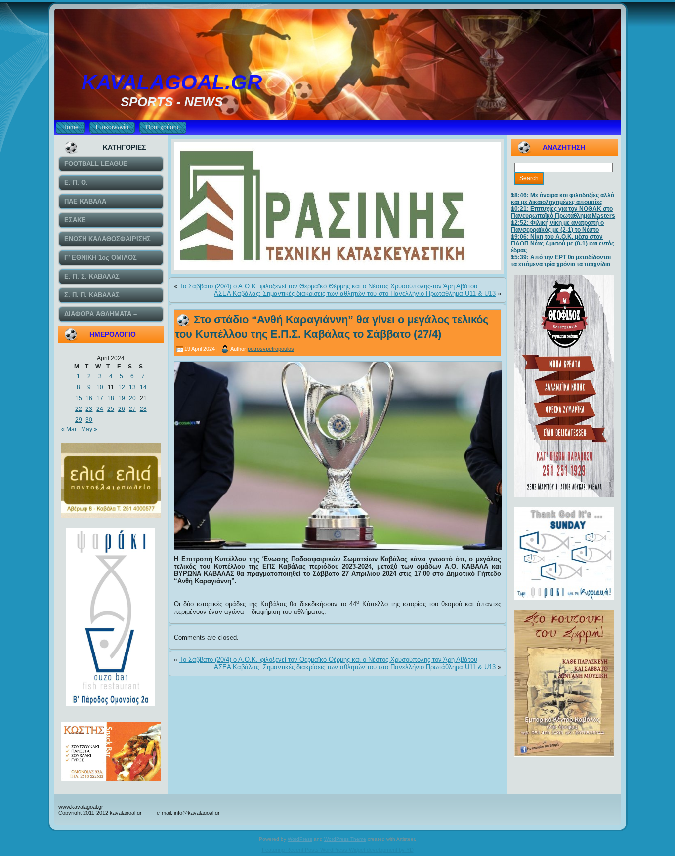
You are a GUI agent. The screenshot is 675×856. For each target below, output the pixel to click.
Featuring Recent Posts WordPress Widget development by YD (338, 850)
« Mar (69, 429)
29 (78, 419)
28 (143, 409)
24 (99, 409)
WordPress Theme (345, 839)
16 (88, 398)
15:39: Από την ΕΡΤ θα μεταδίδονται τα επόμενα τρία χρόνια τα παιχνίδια (561, 261)
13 (132, 387)
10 (99, 387)
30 (88, 419)
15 (78, 398)
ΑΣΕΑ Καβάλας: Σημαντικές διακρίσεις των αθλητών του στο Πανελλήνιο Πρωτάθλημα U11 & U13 (355, 293)
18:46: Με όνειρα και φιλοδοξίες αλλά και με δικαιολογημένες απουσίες (562, 198)
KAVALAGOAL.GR (172, 82)
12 (121, 387)
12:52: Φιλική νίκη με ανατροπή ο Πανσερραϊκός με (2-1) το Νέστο (557, 226)
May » (89, 429)
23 (88, 409)
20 (132, 398)
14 (143, 387)
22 (78, 409)
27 (132, 409)
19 (121, 398)
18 (110, 398)
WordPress (300, 839)
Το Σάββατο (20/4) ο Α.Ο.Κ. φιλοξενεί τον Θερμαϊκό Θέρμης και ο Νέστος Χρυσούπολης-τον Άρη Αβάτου (328, 286)
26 (121, 409)
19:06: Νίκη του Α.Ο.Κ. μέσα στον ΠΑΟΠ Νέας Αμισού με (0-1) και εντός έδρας (562, 243)
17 (99, 398)
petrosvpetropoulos (271, 349)
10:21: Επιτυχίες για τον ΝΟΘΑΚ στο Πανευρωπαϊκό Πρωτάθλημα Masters (563, 212)
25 (110, 409)
